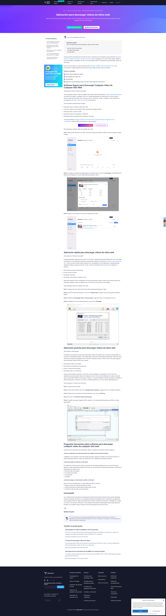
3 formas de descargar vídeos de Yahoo (77, 540)
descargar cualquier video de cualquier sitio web (103, 66)
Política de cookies (143, 613)
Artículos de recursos (89, 600)
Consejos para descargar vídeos (74, 10)
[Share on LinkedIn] (165, 226)
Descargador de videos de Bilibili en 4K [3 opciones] (81, 529)
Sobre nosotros (102, 576)
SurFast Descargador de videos (74, 74)
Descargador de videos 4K (73, 76)
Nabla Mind (48, 2)
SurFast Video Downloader (113, 94)
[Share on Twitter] (165, 221)
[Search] (59, 600)
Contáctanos (101, 579)
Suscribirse (60, 587)
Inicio (64, 10)
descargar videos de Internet (79, 100)
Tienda (111, 2)
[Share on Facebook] (165, 218)
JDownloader (69, 79)
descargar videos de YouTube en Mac (84, 119)
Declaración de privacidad (152, 613)
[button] (163, 600)
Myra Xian (69, 37)
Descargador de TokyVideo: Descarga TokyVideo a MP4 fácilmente (52, 46)
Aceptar (140, 611)
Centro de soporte (103, 583)
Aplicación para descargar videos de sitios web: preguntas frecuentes (85, 81)
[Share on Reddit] (165, 223)
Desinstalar (114, 597)
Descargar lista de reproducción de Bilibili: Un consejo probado (85, 551)
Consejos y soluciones (90, 592)
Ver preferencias (156, 611)
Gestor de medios (70, 2)
